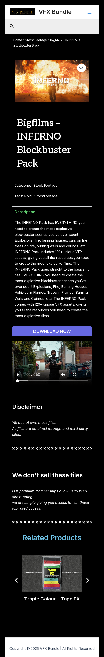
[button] (81, 68)
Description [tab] (25, 212)
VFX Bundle (55, 11)
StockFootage (46, 196)
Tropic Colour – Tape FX (52, 599)
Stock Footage (36, 40)
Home (17, 40)
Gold (28, 196)
